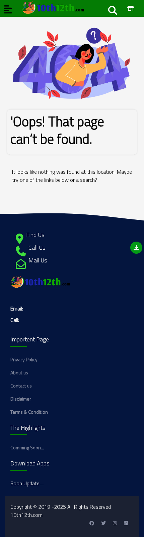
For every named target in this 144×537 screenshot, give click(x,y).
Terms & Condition (29, 411)
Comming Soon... (27, 447)
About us (19, 372)
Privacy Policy (24, 359)
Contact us (21, 385)
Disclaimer (20, 398)
